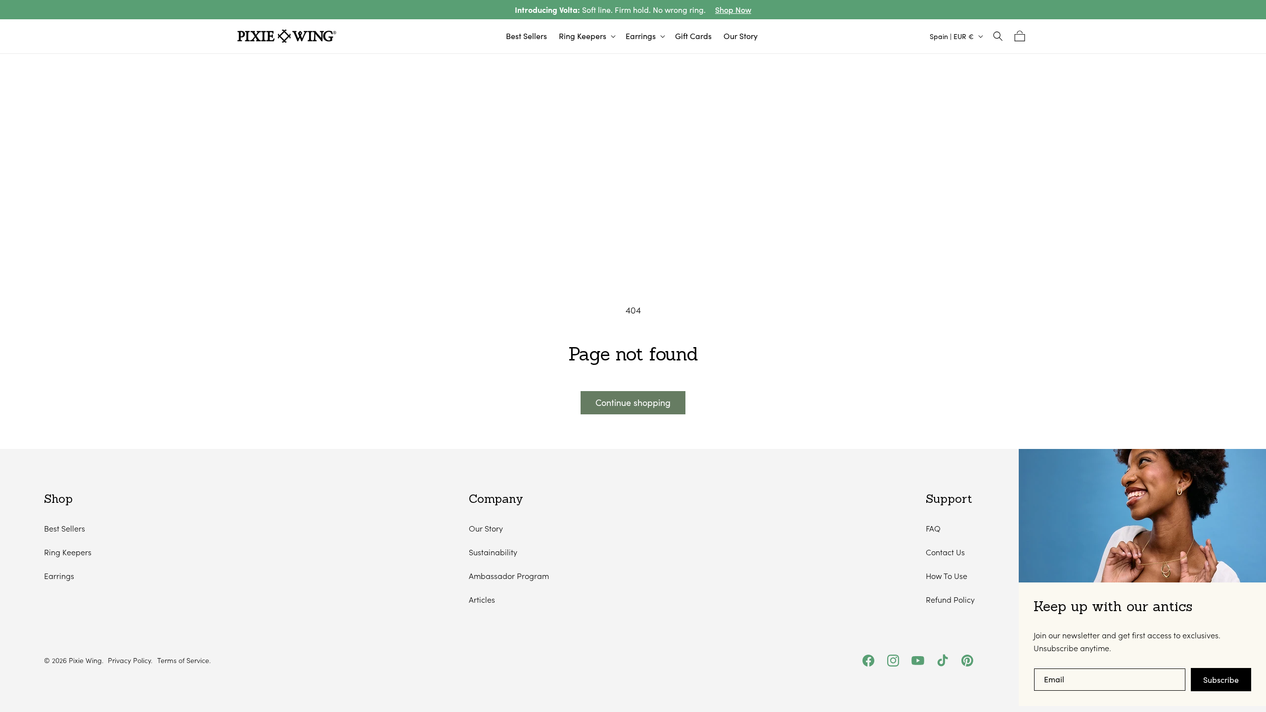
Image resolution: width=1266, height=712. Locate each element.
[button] (586, 36)
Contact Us (945, 552)
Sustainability (493, 552)
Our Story (486, 528)
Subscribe (1221, 679)
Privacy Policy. (130, 660)
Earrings (59, 576)
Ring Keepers (67, 552)
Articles (482, 599)
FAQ (933, 528)
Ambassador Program (509, 576)
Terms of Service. (184, 660)
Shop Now (733, 9)
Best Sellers (64, 528)
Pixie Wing (85, 660)
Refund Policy (950, 599)
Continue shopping (633, 402)
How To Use (946, 576)
